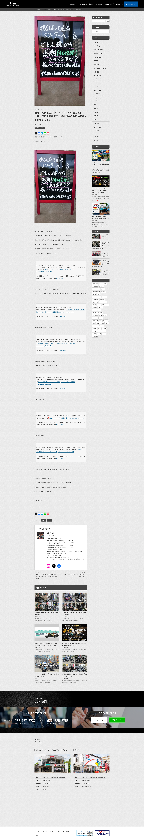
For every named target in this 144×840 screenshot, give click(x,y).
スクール (104, 328)
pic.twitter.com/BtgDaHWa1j (44, 384)
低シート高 (95, 302)
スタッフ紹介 (99, 4)
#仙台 (47, 269)
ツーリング (98, 78)
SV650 (107, 323)
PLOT (100, 315)
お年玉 (104, 334)
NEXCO (99, 305)
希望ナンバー (105, 305)
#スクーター (46, 452)
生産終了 (95, 328)
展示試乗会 (95, 283)
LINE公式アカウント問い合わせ (117, 720)
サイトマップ (37, 831)
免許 (95, 105)
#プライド (57, 269)
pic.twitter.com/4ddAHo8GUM (65, 452)
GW (98, 294)
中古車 (96, 42)
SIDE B (96, 61)
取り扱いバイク (74, 4)
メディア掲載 (97, 127)
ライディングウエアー (98, 312)
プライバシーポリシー (48, 831)
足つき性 (102, 299)
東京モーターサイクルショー (99, 331)
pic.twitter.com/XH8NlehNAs (44, 346)
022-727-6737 (25, 720)
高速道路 (103, 291)
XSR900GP (95, 318)
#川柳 (65, 418)
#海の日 (40, 312)
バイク (96, 108)
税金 (100, 320)
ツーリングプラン (97, 297)
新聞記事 (98, 130)
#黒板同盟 (55, 312)
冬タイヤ (101, 286)
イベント (96, 123)
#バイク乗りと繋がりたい (67, 269)
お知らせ (96, 64)
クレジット (95, 315)
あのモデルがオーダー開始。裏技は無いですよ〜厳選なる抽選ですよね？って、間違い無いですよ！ (46, 576)
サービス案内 (83, 4)
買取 (94, 323)
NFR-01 (100, 318)
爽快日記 (37, 127)
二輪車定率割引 (96, 291)
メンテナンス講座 (99, 95)
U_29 (107, 320)
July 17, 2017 (62, 316)
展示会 (94, 294)
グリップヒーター (97, 310)
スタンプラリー (102, 302)
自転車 (96, 112)
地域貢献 (95, 307)
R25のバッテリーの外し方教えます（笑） (106, 236)
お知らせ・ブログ (109, 4)
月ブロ (102, 323)
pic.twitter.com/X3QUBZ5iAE (44, 271)
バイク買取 (95, 336)
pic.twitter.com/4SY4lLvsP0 (66, 312)
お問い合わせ (119, 4)
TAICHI (98, 323)
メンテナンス (97, 90)
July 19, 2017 (62, 350)
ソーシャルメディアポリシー (63, 831)
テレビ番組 (98, 132)
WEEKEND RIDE (98, 49)
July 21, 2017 (59, 424)
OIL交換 (99, 334)
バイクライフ (97, 76)
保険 (95, 119)
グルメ (97, 81)
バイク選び (95, 286)
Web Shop (97, 46)
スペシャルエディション (98, 326)
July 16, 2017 (59, 278)
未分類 (96, 140)
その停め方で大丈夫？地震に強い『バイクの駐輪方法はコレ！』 (106, 254)
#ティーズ (51, 269)
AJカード (100, 307)
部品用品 (98, 93)
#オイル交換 (53, 452)
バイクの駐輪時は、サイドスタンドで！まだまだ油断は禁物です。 (106, 272)
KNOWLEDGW (98, 57)
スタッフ (43, 127)
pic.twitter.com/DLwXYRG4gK (76, 418)
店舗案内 (91, 4)
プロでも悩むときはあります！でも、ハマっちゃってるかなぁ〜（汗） (75, 575)
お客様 (96, 116)
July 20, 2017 (62, 388)
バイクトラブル (99, 100)
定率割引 (104, 297)
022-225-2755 (58, 720)
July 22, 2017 (59, 458)
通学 (99, 328)
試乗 (97, 86)
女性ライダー (96, 299)
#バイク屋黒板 (56, 344)
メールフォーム (99, 720)
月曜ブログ (95, 320)
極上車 (104, 315)
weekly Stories (98, 53)
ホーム (35, 9)
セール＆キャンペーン (100, 68)
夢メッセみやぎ (102, 283)
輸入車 (94, 305)
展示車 (102, 289)
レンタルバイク (99, 84)
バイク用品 (98, 98)
